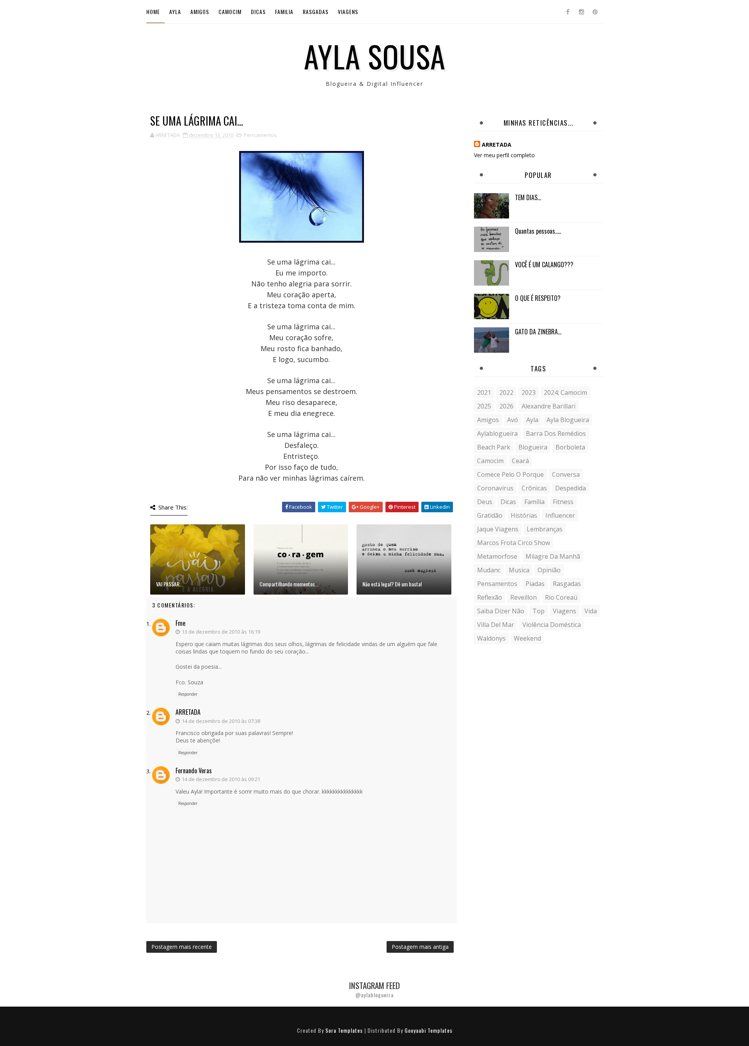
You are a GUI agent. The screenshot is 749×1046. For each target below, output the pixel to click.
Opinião (549, 570)
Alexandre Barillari (548, 406)
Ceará (520, 460)
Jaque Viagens (497, 529)
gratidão (489, 515)
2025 (484, 406)
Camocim (229, 11)
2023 (529, 392)
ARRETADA (188, 712)
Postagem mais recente (181, 946)
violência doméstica (551, 624)
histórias (524, 515)
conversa (566, 474)
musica (519, 570)
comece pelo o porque (510, 474)
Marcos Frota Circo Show (513, 542)
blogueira (532, 447)
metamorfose (497, 556)
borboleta (570, 447)
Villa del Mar (495, 624)
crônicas (534, 488)
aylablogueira (497, 433)
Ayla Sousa (374, 56)
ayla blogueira (568, 420)
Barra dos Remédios (556, 433)
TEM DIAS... (528, 197)
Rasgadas (315, 11)
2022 (506, 392)
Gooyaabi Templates (429, 1030)
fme (180, 623)
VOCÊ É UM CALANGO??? (544, 264)
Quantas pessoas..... (538, 231)
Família (534, 501)
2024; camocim (565, 392)
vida (590, 611)
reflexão (489, 597)
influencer (560, 515)
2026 (506, 406)
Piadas (535, 583)
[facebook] (567, 11)
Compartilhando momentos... (288, 584)
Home (153, 11)
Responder (187, 694)
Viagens (348, 11)
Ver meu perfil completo (504, 155)
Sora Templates (344, 1030)
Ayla (175, 11)
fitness (563, 501)
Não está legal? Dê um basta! (392, 584)
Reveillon (523, 597)
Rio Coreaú (561, 597)
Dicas (258, 11)
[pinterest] (595, 11)
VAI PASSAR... (169, 584)
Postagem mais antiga (420, 946)
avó (512, 420)
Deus (484, 501)
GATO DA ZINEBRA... (538, 331)
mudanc (489, 570)
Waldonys (491, 638)
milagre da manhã (552, 556)
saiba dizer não (500, 611)
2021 (484, 392)
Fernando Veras (194, 770)
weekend (527, 638)
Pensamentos (260, 135)
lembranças (545, 529)
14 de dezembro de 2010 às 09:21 (221, 779)
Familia (284, 11)
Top (538, 611)
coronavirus (495, 488)
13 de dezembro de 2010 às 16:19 (221, 631)
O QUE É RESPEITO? (538, 298)
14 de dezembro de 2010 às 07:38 (221, 721)
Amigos (199, 11)
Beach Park (493, 447)
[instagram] (581, 11)
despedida (570, 488)
